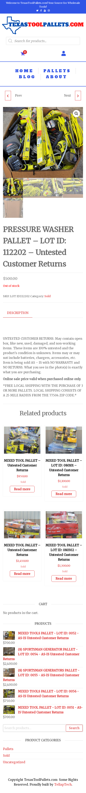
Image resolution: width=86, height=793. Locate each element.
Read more (22, 489)
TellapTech (63, 784)
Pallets (8, 749)
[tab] (20, 313)
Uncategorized (14, 762)
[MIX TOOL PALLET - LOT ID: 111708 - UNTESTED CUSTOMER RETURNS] (8, 95)
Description (17, 313)
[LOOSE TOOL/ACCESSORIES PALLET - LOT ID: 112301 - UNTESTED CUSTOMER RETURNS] (78, 95)
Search (74, 728)
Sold (47, 296)
